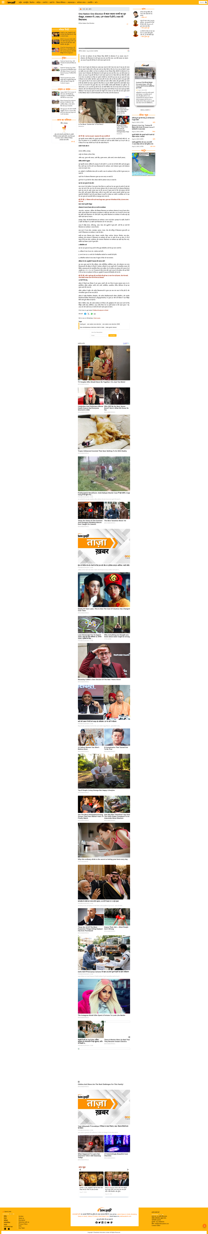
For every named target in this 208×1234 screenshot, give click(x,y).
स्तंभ (143, 9)
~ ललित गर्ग (143, 17)
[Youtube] (108, 1222)
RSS (20, 1226)
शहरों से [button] (52, 2)
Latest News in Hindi (123, 1214)
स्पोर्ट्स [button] (38, 2)
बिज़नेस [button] (32, 2)
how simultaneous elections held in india (92, 327)
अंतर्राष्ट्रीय (26, 2)
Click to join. (97, 318)
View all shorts (145, 110)
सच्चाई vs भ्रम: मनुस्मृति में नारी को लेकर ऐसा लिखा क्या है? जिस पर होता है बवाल (91, 1188)
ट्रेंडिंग (64, 58)
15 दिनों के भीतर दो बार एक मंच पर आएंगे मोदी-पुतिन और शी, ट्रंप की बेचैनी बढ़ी (147, 32)
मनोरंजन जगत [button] (81, 2)
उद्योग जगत (152, 146)
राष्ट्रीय (20, 2)
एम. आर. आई (87, 9)
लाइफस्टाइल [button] (71, 2)
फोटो (5, 1218)
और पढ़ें (73, 141)
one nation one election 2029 (111, 324)
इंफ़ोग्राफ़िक (7, 1222)
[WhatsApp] (127, 36)
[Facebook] (127, 29)
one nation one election (94, 324)
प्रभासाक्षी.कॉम (76, 1214)
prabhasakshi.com (125, 1216)
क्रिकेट (154, 131)
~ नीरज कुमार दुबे (144, 28)
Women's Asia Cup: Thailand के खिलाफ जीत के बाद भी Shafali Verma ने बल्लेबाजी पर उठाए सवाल (143, 127)
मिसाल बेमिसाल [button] (60, 2)
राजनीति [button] (90, 2)
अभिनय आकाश (82, 51)
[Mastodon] (111, 1222)
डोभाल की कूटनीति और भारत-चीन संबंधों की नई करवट (146, 13)
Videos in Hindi (92, 1216)
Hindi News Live (103, 1216)
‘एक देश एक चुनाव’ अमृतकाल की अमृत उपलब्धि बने (97, 136)
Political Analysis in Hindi (100, 310)
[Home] (80, 9)
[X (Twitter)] (127, 32)
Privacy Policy (23, 1224)
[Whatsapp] (91, 314)
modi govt (83, 324)
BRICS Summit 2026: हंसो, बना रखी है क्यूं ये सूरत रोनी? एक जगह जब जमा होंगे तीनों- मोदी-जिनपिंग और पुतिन (116, 1189)
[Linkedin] (102, 1222)
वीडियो (6, 1220)
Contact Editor (156, 1225)
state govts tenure (111, 327)
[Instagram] (105, 1222)
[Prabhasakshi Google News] (128, 51)
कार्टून (5, 1224)
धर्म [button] (96, 2)
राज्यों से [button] (45, 2)
